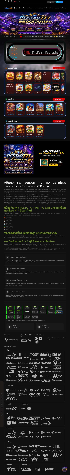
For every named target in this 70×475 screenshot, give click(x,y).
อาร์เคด (63, 8)
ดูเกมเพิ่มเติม (58, 68)
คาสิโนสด (30, 8)
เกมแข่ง (37, 8)
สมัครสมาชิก (59, 1)
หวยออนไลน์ (44, 8)
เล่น (14, 56)
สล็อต (24, 8)
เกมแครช (56, 8)
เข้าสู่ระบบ (50, 1)
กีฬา (50, 8)
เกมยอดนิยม (18, 7)
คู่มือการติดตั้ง (53, 164)
